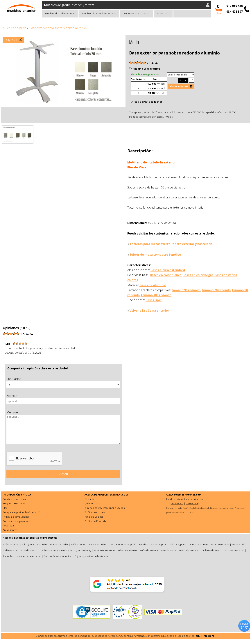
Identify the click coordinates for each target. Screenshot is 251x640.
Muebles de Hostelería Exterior (99, 13)
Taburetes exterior (234, 550)
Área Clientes (10, 530)
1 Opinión (153, 63)
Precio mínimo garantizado (17, 521)
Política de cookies (95, 512)
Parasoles (8, 556)
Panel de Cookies (94, 516)
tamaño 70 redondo (216, 290)
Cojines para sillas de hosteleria (91, 556)
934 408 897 (234, 12)
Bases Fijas (154, 300)
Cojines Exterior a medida (136, 13)
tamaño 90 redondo (186, 290)
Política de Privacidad (96, 521)
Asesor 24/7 (163, 13)
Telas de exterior (220, 544)
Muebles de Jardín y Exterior (60, 13)
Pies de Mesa (168, 550)
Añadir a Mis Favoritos (146, 68)
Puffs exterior (78, 544)
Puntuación (13, 379)
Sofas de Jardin (11, 544)
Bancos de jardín (199, 544)
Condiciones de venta (14, 499)
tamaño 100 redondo (156, 295)
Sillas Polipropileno (104, 550)
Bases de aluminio (152, 285)
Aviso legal (8, 525)
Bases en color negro (198, 275)
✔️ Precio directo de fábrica (146, 102)
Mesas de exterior (188, 550)
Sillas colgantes (178, 544)
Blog (5, 507)
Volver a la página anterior (149, 310)
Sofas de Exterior (149, 550)
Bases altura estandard (167, 270)
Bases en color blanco (165, 275)
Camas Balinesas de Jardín (122, 544)
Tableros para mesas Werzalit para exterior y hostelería (171, 244)
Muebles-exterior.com (187, 494)
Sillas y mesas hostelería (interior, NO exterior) (66, 550)
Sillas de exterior (29, 550)
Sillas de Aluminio (127, 550)
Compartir (11, 40)
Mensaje (12, 412)
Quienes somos (93, 503)
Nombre (11, 396)
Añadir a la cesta (179, 86)
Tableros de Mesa (210, 550)
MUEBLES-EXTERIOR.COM (113, 494)
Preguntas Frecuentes (15, 503)
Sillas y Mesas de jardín (34, 544)
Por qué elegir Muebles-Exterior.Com (23, 512)
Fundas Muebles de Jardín (153, 544)
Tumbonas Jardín (59, 544)
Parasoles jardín (97, 544)
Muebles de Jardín (14, 28)
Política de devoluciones (16, 516)
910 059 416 (234, 6)
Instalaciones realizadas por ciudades (105, 507)
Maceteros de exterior (29, 556)
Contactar (90, 499)
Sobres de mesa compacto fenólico (155, 255)
